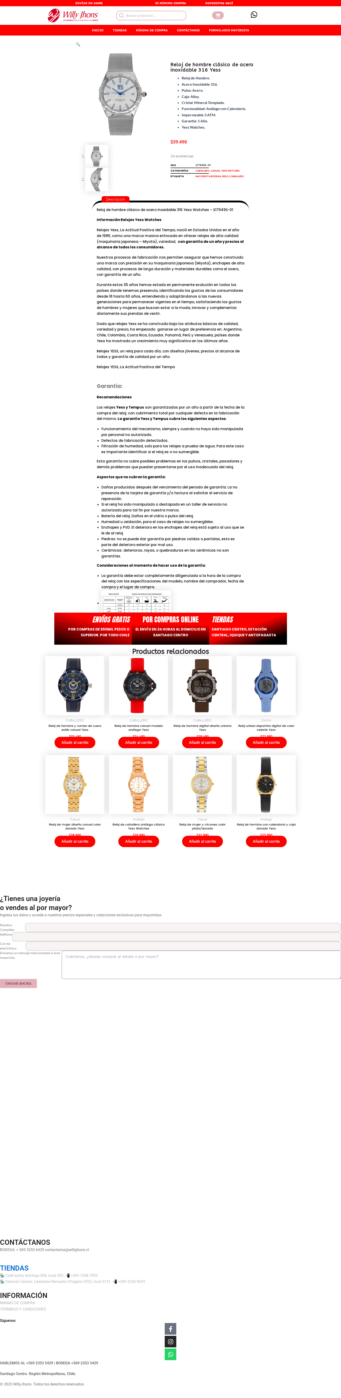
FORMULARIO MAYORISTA (229, 30)
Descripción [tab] (115, 199)
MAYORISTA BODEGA (208, 176)
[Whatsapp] (170, 1354)
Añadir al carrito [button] (74, 742)
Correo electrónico (8, 946)
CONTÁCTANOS (188, 30)
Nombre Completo (7, 927)
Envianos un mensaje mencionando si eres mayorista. (30, 955)
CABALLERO (202, 170)
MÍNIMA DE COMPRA (152, 30)
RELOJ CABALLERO (233, 176)
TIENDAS (120, 30)
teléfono (6, 934)
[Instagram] (170, 1341)
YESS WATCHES (230, 170)
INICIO (97, 30)
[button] (78, 44)
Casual (215, 170)
